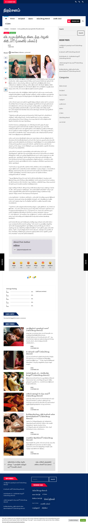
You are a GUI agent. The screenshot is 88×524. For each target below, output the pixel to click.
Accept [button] (83, 520)
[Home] (6, 18)
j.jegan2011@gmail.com (24, 249)
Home (12, 19)
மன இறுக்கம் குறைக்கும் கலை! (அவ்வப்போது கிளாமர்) (37, 329)
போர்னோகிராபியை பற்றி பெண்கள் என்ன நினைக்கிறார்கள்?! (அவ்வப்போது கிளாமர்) (40, 416)
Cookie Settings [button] (73, 520)
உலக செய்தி (62, 122)
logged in (12, 318)
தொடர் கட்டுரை (63, 95)
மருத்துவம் (62, 99)
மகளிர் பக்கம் (57, 19)
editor (9, 45)
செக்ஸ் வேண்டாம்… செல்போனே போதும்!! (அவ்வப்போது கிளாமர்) (37, 374)
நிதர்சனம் (12, 10)
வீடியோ (30, 19)
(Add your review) (41, 291)
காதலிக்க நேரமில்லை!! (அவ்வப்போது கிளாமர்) (39, 439)
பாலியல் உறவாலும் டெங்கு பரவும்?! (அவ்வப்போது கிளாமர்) (38, 395)
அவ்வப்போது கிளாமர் (43, 19)
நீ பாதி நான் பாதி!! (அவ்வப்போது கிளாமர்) (37, 353)
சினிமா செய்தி (63, 86)
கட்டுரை (8, 24)
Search (61, 29)
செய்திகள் (21, 19)
